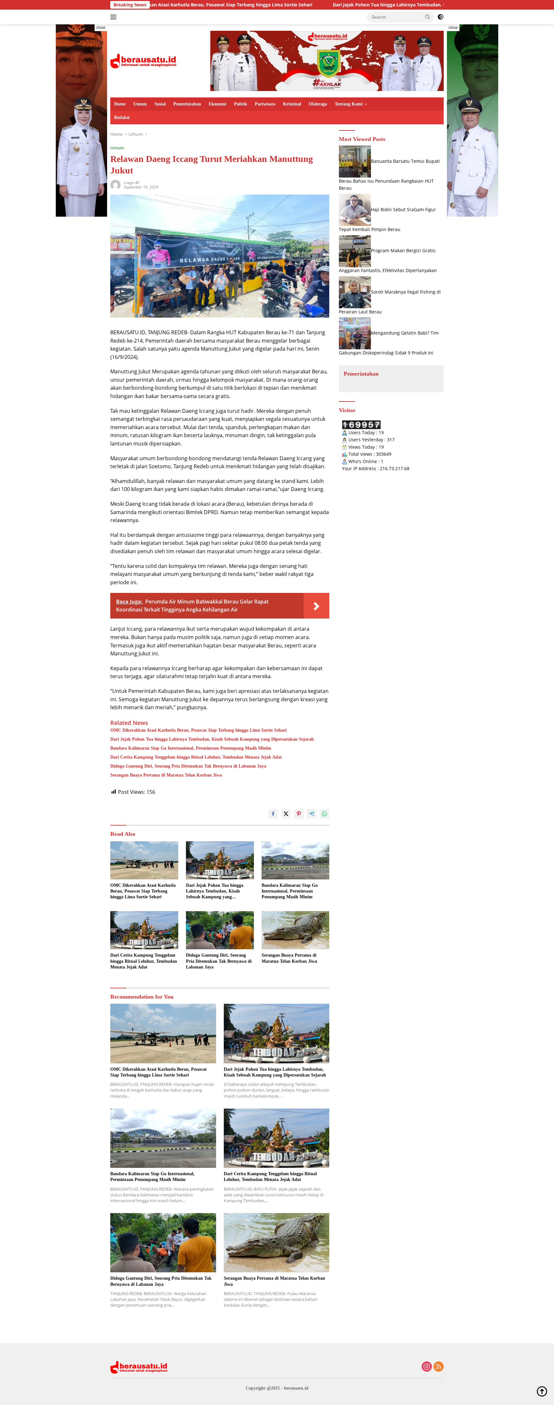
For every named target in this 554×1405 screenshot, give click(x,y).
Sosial (160, 104)
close (100, 27)
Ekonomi (217, 104)
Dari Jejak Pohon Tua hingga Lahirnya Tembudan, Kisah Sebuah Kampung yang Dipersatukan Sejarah (375, 5)
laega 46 (131, 182)
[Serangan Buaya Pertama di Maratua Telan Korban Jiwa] (296, 930)
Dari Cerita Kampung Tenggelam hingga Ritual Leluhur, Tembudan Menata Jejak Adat (196, 757)
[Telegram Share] (311, 814)
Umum (140, 104)
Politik (240, 104)
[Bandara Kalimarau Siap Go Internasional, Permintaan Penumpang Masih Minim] (296, 860)
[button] (427, 17)
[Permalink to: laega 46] (115, 184)
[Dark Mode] (440, 17)
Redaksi (122, 117)
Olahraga (318, 104)
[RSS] (438, 1367)
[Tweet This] (286, 814)
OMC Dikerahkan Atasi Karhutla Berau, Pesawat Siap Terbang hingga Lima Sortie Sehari (198, 730)
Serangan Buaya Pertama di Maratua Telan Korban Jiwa (166, 775)
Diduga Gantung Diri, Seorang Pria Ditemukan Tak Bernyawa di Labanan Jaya (188, 766)
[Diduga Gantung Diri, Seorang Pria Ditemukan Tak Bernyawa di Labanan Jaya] (220, 930)
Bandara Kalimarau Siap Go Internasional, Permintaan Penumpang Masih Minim (190, 748)
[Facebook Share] (273, 814)
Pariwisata (265, 104)
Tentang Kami (349, 104)
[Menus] (114, 17)
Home (120, 104)
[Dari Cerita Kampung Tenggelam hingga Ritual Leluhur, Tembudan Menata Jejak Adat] (144, 930)
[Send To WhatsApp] (324, 814)
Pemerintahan (187, 104)
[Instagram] (427, 1367)
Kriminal (292, 104)
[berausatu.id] (143, 60)
